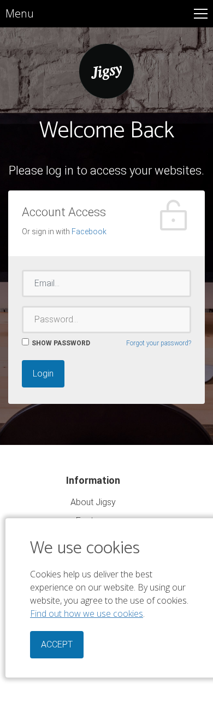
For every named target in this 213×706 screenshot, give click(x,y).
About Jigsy (93, 502)
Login (43, 373)
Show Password (61, 343)
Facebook (89, 231)
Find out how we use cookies (86, 613)
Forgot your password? (158, 343)
